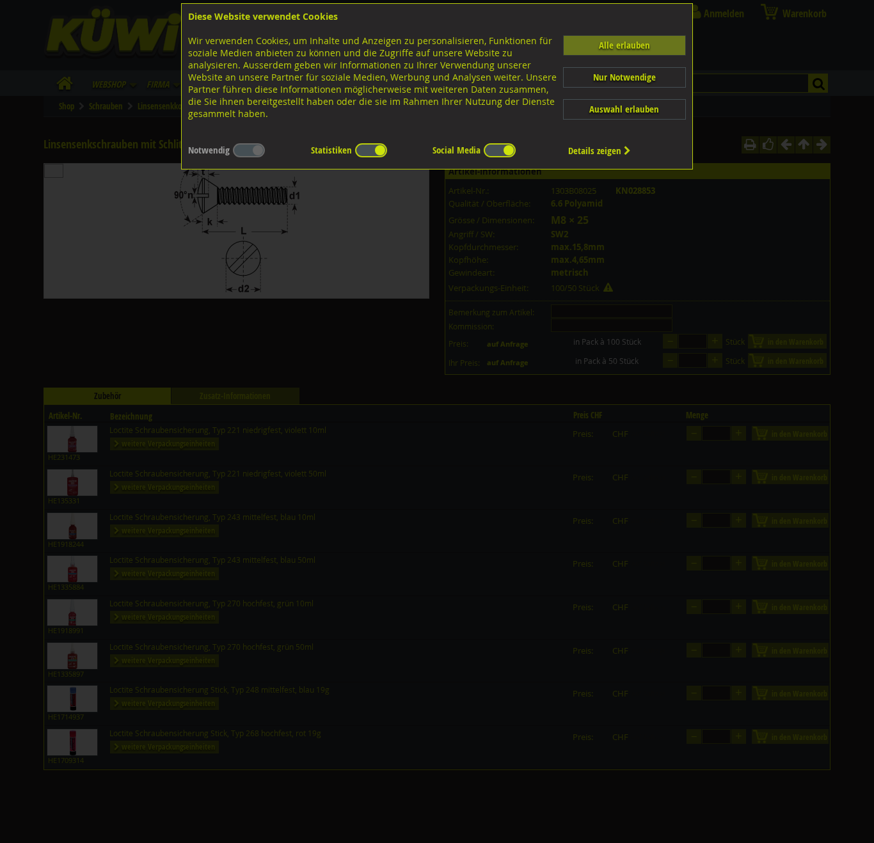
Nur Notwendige (624, 77)
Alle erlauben (624, 45)
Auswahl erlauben (624, 109)
